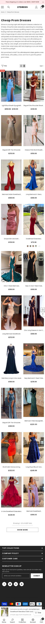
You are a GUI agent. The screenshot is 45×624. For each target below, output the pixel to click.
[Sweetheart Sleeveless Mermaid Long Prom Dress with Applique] (33, 218)
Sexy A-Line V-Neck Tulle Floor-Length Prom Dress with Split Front (34, 285)
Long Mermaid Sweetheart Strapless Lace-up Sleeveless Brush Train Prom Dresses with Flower (11, 333)
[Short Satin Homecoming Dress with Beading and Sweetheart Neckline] (11, 447)
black (30, 246)
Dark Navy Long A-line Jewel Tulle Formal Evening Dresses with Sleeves (11, 378)
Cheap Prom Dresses (13, 11)
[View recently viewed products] (43, 310)
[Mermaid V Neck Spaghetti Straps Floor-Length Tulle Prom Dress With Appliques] (33, 401)
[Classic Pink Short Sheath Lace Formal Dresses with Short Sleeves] (33, 130)
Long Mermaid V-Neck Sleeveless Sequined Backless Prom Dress (33, 194)
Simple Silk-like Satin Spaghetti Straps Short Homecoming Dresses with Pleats (11, 238)
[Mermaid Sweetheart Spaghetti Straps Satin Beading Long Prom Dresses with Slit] (33, 491)
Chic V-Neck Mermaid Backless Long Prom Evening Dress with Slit (11, 285)
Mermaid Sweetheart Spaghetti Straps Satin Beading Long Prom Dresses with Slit (33, 511)
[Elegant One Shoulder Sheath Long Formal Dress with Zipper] (33, 85)
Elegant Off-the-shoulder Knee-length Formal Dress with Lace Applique (11, 150)
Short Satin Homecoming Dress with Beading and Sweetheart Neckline (11, 467)
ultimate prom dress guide (29, 52)
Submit (36, 575)
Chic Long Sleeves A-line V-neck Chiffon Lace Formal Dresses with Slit (33, 330)
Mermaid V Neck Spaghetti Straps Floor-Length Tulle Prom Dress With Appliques (34, 420)
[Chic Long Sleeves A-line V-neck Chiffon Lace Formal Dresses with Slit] (33, 310)
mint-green (36, 246)
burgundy (28, 246)
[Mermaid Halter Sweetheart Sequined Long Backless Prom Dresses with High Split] (11, 174)
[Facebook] (4, 584)
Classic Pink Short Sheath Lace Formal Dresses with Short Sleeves (33, 150)
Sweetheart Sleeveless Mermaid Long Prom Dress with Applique (34, 238)
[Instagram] (10, 584)
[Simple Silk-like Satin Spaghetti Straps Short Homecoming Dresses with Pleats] (11, 218)
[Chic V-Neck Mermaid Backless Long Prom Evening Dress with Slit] (11, 266)
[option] (22, 2)
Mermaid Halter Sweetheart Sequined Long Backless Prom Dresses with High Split (11, 194)
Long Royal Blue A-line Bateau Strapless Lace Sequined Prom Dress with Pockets (34, 467)
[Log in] (36, 6)
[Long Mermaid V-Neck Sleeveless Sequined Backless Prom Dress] (33, 174)
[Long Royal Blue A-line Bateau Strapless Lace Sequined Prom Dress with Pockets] (33, 447)
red (33, 246)
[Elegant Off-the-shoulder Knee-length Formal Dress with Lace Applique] (11, 130)
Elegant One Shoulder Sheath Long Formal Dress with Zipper (34, 105)
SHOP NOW (33, 2)
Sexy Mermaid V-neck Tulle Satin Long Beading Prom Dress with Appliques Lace (33, 378)
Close (43, 2)
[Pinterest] (16, 584)
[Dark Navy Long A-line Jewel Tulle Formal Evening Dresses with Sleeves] (11, 358)
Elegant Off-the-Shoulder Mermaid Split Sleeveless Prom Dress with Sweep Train (11, 422)
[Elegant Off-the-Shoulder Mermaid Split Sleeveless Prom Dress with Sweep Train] (11, 402)
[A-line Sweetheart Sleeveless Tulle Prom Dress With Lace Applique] (11, 491)
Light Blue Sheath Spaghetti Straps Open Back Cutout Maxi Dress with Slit (11, 105)
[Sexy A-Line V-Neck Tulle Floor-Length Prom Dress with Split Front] (33, 266)
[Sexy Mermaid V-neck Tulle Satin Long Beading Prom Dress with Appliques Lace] (33, 358)
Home (2, 11)
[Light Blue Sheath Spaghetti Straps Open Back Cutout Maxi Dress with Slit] (11, 85)
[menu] (2, 6)
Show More (22, 529)
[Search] (8, 6)
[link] (12, 621)
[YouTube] (22, 584)
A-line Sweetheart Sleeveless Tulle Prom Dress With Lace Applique (11, 511)
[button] (21, 65)
